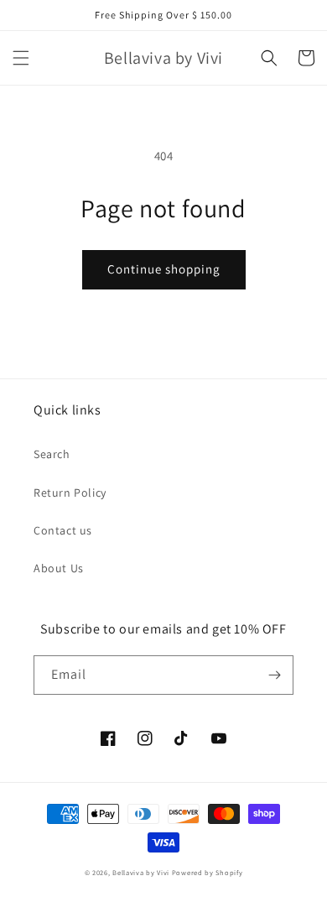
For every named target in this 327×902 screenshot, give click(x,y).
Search (52, 453)
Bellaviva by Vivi (140, 872)
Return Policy (70, 492)
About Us (59, 568)
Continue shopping (164, 269)
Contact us (63, 530)
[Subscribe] (274, 675)
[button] (21, 57)
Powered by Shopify (207, 872)
